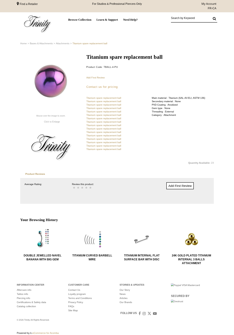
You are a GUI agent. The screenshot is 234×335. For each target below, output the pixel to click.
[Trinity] (37, 24)
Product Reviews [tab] (35, 174)
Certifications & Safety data (31, 302)
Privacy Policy (75, 302)
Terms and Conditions (80, 298)
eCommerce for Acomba (45, 333)
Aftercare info (24, 290)
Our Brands (126, 302)
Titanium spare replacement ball (103, 98)
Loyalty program (77, 294)
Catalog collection (26, 306)
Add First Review (95, 77)
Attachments (62, 43)
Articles (123, 298)
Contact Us (74, 290)
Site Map (73, 310)
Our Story (125, 290)
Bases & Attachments (41, 43)
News (123, 294)
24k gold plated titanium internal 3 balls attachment (191, 259)
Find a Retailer (28, 4)
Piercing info (23, 298)
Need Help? (130, 19)
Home (23, 43)
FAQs (71, 306)
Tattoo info (22, 294)
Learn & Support (107, 19)
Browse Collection (79, 19)
